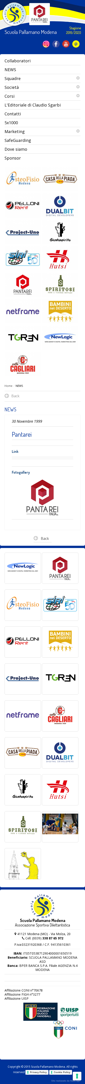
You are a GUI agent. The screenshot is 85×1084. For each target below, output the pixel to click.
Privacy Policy (38, 1072)
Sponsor (13, 158)
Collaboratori (18, 60)
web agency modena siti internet (65, 1080)
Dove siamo (16, 149)
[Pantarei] (42, 497)
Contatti (13, 113)
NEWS (10, 69)
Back (45, 538)
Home (8, 386)
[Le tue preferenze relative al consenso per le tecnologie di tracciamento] (77, 1076)
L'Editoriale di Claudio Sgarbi (33, 105)
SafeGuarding (18, 140)
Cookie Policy (62, 1072)
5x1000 (11, 122)
